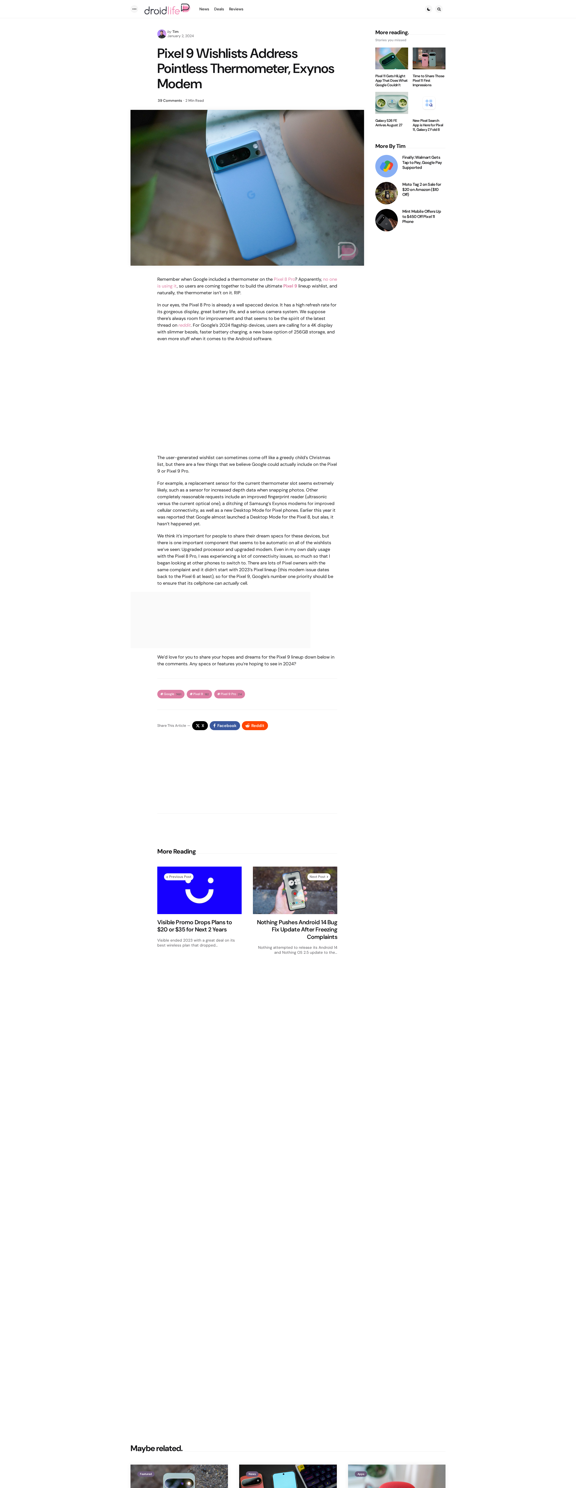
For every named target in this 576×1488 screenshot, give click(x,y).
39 (170, 100)
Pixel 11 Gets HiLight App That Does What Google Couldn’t (391, 80)
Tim (175, 31)
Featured (146, 1474)
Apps (361, 1474)
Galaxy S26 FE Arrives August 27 (388, 122)
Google (172, 694)
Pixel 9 (201, 694)
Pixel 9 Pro (231, 694)
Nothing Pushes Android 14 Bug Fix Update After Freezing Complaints (297, 930)
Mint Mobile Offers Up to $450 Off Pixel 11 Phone (421, 216)
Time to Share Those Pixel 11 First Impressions (428, 80)
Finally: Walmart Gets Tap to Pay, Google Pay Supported (422, 162)
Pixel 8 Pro (284, 279)
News (252, 1474)
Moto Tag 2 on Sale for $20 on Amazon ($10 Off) (421, 189)
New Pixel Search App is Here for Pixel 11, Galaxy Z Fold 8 (428, 125)
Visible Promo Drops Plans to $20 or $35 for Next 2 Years (194, 926)
